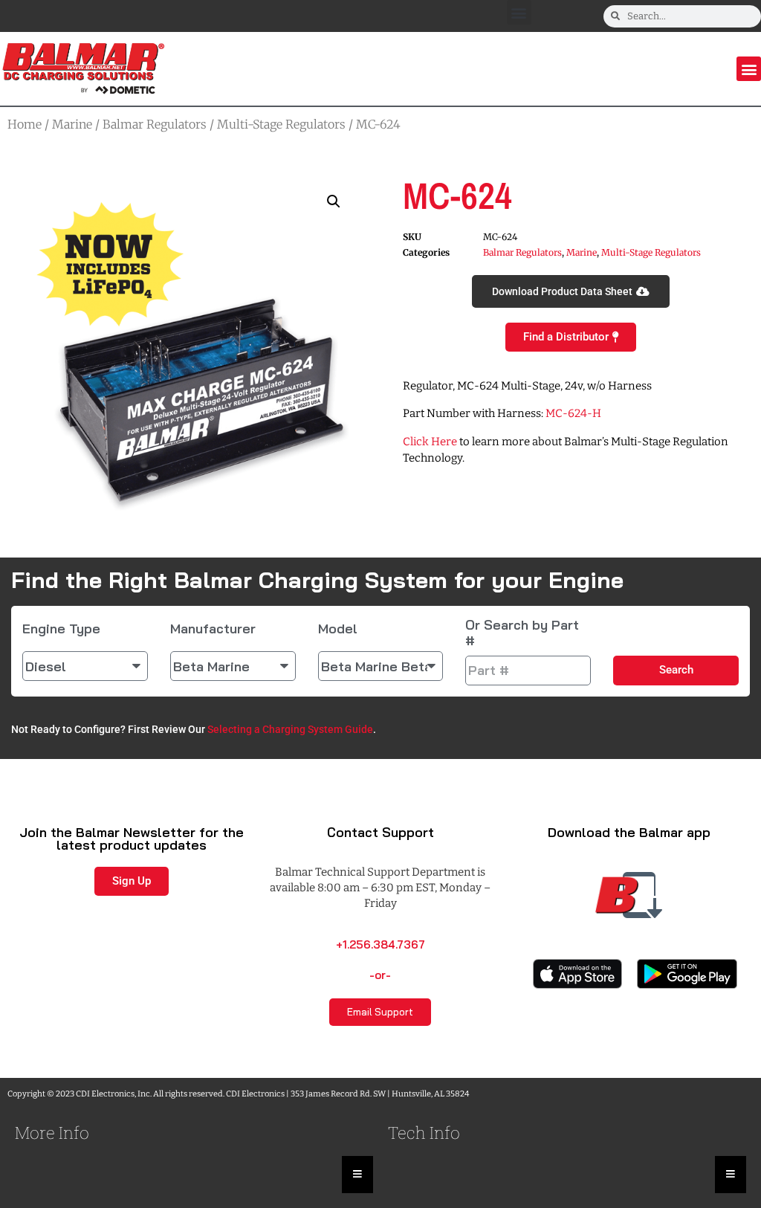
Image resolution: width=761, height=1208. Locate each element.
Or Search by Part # (522, 633)
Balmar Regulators (155, 124)
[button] (519, 12)
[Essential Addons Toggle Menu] (357, 1174)
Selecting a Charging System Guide (290, 729)
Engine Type (61, 629)
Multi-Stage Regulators (281, 124)
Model (337, 629)
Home (24, 124)
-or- (380, 975)
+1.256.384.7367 (380, 944)
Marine (72, 124)
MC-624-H (573, 413)
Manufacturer (213, 629)
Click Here (430, 441)
